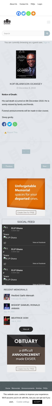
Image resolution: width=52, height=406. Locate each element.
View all (26, 329)
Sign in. (46, 42)
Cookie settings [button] (23, 402)
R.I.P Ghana (17, 228)
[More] (33, 13)
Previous (8, 166)
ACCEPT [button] (37, 402)
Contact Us (24, 4)
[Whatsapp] (28, 13)
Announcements (27, 388)
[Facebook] (18, 13)
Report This (12, 132)
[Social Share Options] (5, 243)
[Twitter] (23, 13)
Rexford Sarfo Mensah (22, 295)
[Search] (47, 33)
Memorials (16, 388)
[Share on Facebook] (4, 124)
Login (40, 4)
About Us (13, 4)
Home (7, 388)
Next (45, 166)
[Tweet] (9, 124)
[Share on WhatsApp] (15, 124)
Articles (39, 388)
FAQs (33, 4)
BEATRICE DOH (19, 318)
